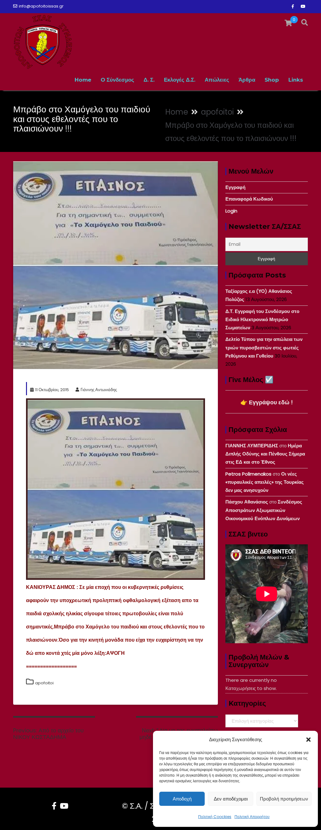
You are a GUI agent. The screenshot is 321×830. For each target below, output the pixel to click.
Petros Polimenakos (248, 474)
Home (83, 80)
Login (231, 211)
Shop (272, 80)
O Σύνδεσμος (117, 80)
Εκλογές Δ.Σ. (179, 80)
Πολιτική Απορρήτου (252, 816)
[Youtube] (303, 7)
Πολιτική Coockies (214, 816)
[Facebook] (293, 7)
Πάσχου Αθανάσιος (246, 502)
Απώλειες (217, 80)
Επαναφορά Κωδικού (249, 199)
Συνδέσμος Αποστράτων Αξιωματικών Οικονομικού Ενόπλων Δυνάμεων (263, 510)
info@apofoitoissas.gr (41, 6)
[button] (308, 739)
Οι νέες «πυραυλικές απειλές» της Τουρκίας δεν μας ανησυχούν (264, 482)
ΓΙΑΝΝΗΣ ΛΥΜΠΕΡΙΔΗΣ (251, 445)
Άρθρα (247, 80)
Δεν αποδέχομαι (231, 798)
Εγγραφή (235, 187)
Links (295, 80)
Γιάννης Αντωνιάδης (99, 390)
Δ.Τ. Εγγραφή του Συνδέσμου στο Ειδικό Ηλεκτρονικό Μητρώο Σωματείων (262, 319)
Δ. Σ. (149, 80)
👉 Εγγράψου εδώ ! (266, 402)
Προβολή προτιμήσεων (284, 798)
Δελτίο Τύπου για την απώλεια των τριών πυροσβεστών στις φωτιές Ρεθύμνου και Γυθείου (264, 347)
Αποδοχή (182, 798)
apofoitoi (44, 683)
